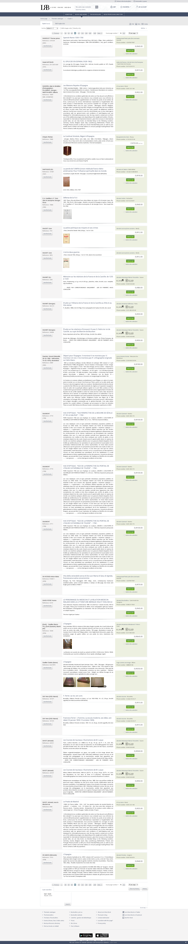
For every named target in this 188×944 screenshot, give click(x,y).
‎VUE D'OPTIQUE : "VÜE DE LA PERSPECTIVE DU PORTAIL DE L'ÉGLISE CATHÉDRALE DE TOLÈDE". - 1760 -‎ (86, 467)
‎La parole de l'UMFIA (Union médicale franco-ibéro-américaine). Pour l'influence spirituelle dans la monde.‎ (85, 170)
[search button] (96, 7)
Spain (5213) (46, 23)
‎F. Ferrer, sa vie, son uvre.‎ (73, 696)
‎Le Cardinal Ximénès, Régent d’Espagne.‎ (79, 136)
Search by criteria (80, 9)
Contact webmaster (103, 918)
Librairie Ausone (121, 696)
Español (84, 940)
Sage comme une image (124, 662)
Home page (68, 14)
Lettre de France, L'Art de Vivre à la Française (130, 62)
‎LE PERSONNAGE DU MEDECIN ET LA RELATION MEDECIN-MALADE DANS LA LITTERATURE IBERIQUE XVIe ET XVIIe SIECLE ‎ (88, 601)
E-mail (146, 24)
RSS (139, 24)
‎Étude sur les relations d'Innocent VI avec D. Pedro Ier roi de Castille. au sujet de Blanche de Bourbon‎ (86, 330)
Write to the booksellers (124, 1)
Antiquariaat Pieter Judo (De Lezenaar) (128, 38)
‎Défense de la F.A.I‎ (70, 198)
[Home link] (55, 7)
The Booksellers (95, 14)
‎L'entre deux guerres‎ (71, 252)
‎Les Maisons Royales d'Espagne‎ (75, 85)
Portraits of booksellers (51, 918)
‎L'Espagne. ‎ (67, 624)
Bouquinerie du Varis (123, 137)
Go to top (143, 907)
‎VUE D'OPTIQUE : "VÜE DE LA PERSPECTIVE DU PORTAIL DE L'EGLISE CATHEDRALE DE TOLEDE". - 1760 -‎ (86, 522)
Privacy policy (101, 923)
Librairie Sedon (121, 198)
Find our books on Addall (51, 926)
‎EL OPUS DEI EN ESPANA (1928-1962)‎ (77, 61)
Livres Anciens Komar (123, 356)
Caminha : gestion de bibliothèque (81, 918)
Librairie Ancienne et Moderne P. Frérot (128, 624)
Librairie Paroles (121, 855)
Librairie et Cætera (122, 169)
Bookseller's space (141, 1)
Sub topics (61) (60, 23)
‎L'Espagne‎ (67, 662)
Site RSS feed (128, 918)
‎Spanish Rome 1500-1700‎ (73, 37)
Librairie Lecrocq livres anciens (126, 228)
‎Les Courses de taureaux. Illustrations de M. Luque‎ (83, 740)
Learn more (113, 942)
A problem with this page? (105, 920)
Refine (143, 28)
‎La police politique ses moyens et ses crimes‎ (80, 228)
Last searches (47, 890)
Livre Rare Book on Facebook (133, 915)
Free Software (75, 926)
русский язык (107, 940)
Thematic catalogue (57, 18)
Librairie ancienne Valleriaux (125, 304)
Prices (73, 920)
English (78, 940)
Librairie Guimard (122, 413)
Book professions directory (113, 14)
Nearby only (77, 28)
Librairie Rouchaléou (123, 600)
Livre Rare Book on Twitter (132, 912)
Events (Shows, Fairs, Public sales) (54, 920)
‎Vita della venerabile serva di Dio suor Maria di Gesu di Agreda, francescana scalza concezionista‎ (88, 577)
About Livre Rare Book (104, 912)
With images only (66, 28)
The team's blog (102, 915)
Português (91, 940)
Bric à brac (74, 923)
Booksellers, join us (76, 912)
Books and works (81, 14)
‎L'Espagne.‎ (67, 854)
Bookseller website (76, 915)
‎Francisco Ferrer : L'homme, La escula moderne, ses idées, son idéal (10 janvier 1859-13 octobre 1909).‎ (87, 719)
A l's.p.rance (120, 86)
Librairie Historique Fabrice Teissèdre (128, 277)
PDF (133, 24)
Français (98, 940)
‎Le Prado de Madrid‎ (71, 801)
